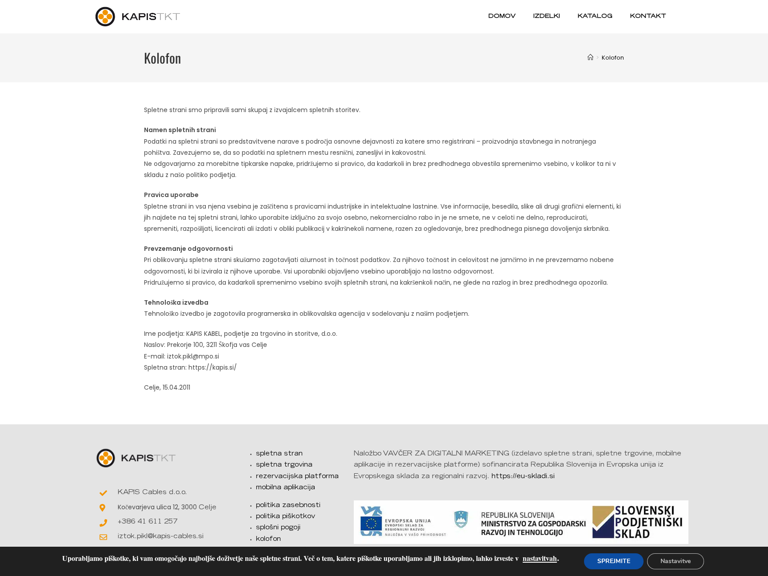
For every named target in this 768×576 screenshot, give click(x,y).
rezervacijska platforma (297, 477)
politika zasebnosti (288, 506)
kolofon (268, 539)
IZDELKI (546, 17)
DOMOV (502, 17)
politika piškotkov (285, 517)
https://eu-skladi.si (523, 477)
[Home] (590, 57)
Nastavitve (675, 561)
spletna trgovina (284, 465)
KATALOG (595, 17)
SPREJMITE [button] (613, 561)
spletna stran (279, 454)
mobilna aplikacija (285, 488)
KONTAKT (648, 17)
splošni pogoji (278, 528)
